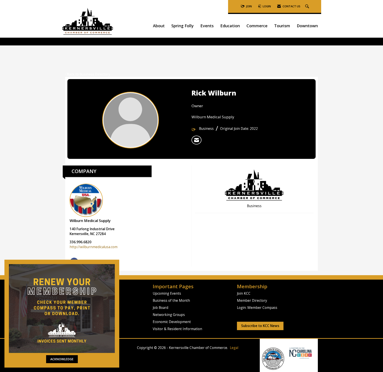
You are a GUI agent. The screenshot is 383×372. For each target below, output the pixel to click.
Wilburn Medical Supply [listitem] (90, 220)
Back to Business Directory (88, 74)
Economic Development (172, 321)
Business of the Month (171, 300)
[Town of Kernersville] (287, 353)
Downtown (307, 25)
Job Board (160, 307)
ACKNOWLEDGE (62, 359)
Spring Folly (182, 25)
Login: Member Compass (257, 307)
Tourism (282, 25)
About (159, 25)
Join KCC (243, 293)
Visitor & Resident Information (177, 329)
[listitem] (196, 140)
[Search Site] (307, 6)
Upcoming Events (167, 293)
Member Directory (252, 300)
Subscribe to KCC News (260, 325)
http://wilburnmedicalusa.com (93, 247)
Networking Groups (169, 314)
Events (207, 25)
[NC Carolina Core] (300, 353)
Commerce (257, 25)
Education (230, 25)
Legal (234, 347)
